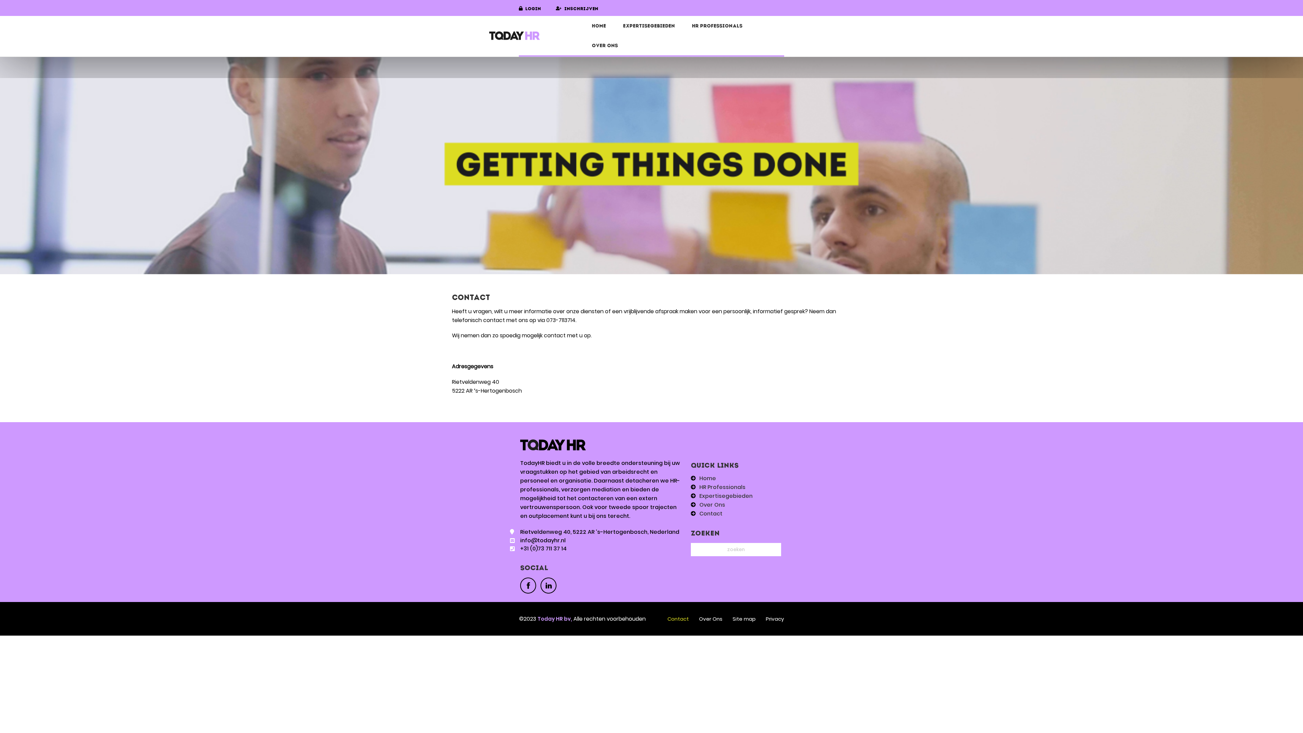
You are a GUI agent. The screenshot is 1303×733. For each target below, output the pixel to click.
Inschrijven (581, 9)
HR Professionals (717, 26)
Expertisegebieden (726, 496)
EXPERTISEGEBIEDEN (649, 26)
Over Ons (605, 46)
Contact (710, 514)
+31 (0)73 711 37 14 (543, 548)
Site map (744, 618)
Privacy (775, 618)
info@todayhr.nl (543, 540)
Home (599, 26)
